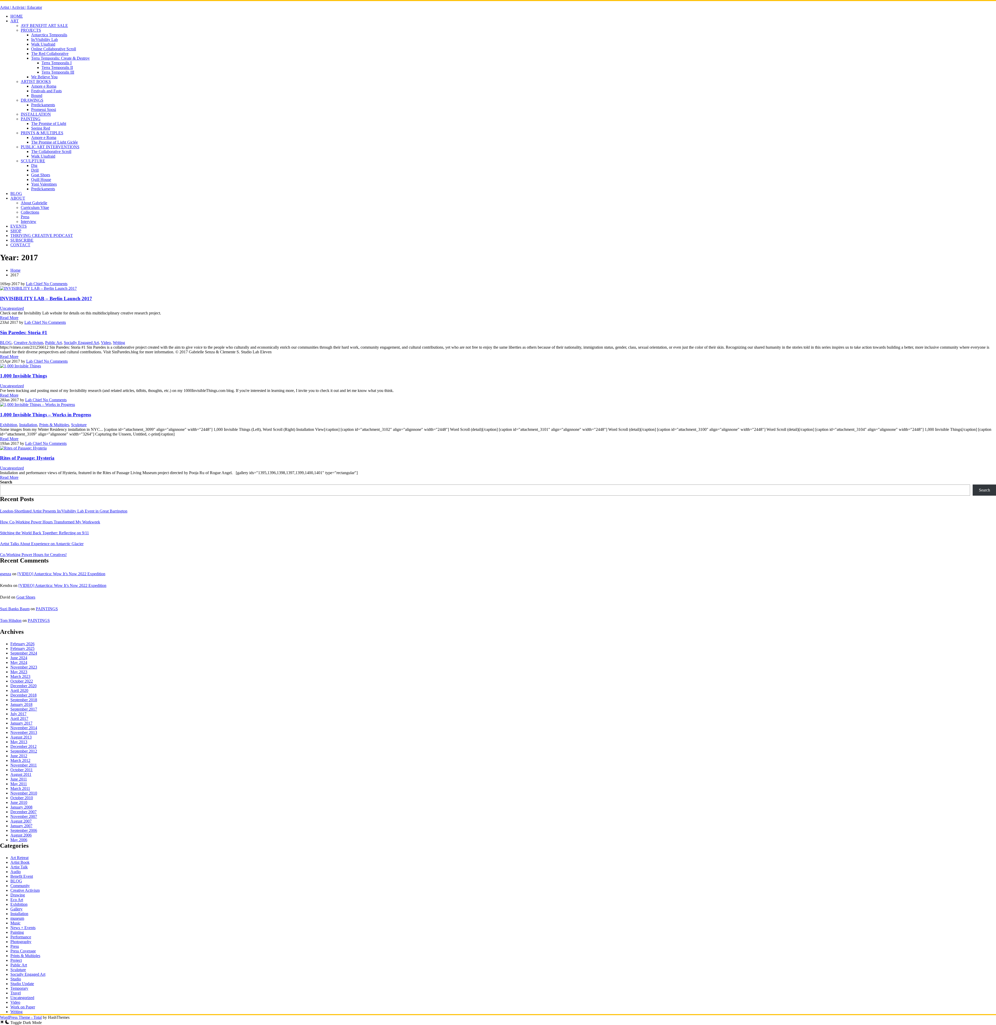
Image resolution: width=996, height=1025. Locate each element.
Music (15, 923)
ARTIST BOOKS (36, 81)
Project (16, 960)
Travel (15, 993)
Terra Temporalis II (57, 67)
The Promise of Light (48, 123)
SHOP (15, 231)
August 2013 (21, 737)
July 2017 (18, 714)
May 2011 (18, 784)
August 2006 (21, 835)
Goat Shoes (40, 175)
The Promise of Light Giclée (54, 142)
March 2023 (20, 676)
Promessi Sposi (43, 109)
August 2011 (20, 774)
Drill (35, 170)
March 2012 (20, 760)
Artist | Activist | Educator (21, 7)
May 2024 (18, 662)
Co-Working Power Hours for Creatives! (33, 554)
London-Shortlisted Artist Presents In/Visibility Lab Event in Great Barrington (63, 511)
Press (25, 217)
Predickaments (43, 105)
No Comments (55, 284)
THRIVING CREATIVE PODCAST (41, 235)
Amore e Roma (43, 86)
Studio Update (22, 983)
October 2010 (21, 798)
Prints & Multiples (54, 425)
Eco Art (16, 899)
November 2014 (23, 728)
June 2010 (18, 802)
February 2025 (22, 648)
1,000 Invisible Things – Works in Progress (45, 414)
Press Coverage (23, 951)
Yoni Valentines (44, 184)
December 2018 (23, 695)
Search (6, 482)
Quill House (41, 179)
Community (20, 885)
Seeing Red (40, 128)
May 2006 (18, 840)
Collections (30, 212)
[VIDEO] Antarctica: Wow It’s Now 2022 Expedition (61, 574)
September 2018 (23, 700)
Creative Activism (28, 342)
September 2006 (23, 830)
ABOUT (17, 198)
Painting (17, 932)
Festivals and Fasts (46, 91)
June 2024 (18, 658)
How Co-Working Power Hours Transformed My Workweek (50, 522)
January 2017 (21, 723)
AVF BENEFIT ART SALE (44, 25)
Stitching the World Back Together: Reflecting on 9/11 (44, 533)
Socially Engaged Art (81, 342)
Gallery (16, 909)
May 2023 (18, 672)
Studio (15, 979)
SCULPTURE (33, 161)
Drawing (17, 895)
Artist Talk (19, 867)
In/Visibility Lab (44, 39)
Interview (28, 221)
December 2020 (23, 686)
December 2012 (23, 746)
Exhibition (8, 425)
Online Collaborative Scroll (53, 49)
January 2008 (21, 807)
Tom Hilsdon (11, 620)
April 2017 (19, 718)
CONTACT (20, 245)
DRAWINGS (32, 100)
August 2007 (21, 821)
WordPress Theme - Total (21, 1017)
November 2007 (23, 816)
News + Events (23, 927)
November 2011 (23, 765)
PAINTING (30, 119)
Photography (20, 941)
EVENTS (18, 226)
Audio (15, 871)
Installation (28, 425)
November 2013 (23, 732)
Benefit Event (21, 876)
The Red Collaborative (49, 53)
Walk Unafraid (43, 44)
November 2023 (23, 667)
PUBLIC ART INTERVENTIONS (50, 147)
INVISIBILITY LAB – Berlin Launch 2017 (46, 298)
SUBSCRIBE (21, 240)
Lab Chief (34, 284)
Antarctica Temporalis (49, 35)
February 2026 (22, 644)
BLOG (16, 193)
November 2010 (23, 793)
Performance (20, 937)
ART (14, 21)
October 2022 (21, 681)
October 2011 (21, 770)
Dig (34, 165)
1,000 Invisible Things (23, 375)
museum (17, 918)
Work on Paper (22, 1007)
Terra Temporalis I (57, 63)
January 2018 (21, 704)
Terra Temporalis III (58, 72)
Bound (36, 95)
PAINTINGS (47, 609)
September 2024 (23, 653)
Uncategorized (12, 308)
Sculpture (79, 425)
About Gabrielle (34, 203)
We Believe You (44, 77)
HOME (16, 16)
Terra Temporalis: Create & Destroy (60, 58)
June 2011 (18, 779)
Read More (9, 317)
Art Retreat (19, 857)
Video (106, 342)
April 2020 (19, 690)
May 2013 (18, 742)
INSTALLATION (36, 114)
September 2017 (23, 709)
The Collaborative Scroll (51, 151)
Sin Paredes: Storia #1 (23, 332)
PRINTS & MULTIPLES (42, 133)
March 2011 (20, 788)
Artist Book (20, 862)
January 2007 (21, 826)
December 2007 (23, 812)
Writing (119, 342)
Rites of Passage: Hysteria (27, 458)
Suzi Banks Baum (15, 609)
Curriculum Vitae (35, 207)
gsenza (5, 574)
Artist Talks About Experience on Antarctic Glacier (42, 544)
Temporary (19, 988)
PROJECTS (31, 30)
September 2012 (23, 751)
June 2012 (18, 756)
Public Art (53, 342)
